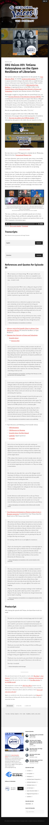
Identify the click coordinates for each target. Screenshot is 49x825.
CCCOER (29, 770)
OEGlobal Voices (31, 785)
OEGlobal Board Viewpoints (33, 779)
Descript (38, 695)
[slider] (41, 224)
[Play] (6, 224)
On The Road (30, 788)
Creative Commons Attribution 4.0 (36, 821)
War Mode (36, 676)
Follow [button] (20, 788)
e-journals (12, 438)
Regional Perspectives (32, 793)
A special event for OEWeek (24, 149)
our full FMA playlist (10, 682)
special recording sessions (29, 79)
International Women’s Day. (23, 155)
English (8, 243)
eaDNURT (12, 436)
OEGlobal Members (31, 782)
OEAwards (29, 776)
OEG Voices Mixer (27, 685)
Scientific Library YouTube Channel (19, 433)
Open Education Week (32, 790)
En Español (29, 773)
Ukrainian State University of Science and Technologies (22, 335)
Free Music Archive (35, 680)
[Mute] (38, 224)
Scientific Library (14, 338)
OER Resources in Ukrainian (17, 430)
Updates (29, 796)
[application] (24, 224)
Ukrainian (8, 255)
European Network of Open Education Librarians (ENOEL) (24, 97)
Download (25, 226)
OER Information (14, 427)
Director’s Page (15, 341)
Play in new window (15, 226)
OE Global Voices (15, 821)
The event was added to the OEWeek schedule (21, 118)
